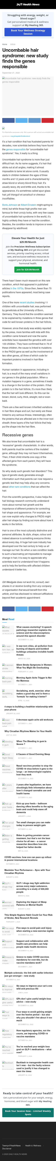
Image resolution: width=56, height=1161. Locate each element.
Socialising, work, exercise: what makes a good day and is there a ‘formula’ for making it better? (33, 693)
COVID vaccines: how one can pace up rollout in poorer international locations (27, 859)
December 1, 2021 (25, 967)
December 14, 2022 (25, 778)
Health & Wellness (33, 1145)
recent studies (27, 302)
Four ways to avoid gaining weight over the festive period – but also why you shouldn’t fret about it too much (34, 1016)
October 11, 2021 (25, 684)
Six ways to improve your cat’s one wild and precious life (34, 987)
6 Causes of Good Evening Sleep (33, 754)
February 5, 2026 (25, 1056)
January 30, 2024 (25, 1075)
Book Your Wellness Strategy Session (28, 32)
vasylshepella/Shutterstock (20, 136)
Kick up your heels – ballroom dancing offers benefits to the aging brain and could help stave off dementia (34, 808)
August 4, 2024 (24, 909)
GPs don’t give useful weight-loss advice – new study (33, 1000)
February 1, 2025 (13, 922)
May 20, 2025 (23, 851)
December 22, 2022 (25, 1024)
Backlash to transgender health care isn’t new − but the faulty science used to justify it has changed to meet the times (34, 1067)
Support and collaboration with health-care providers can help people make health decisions (32, 943)
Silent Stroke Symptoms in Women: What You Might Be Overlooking (34, 666)
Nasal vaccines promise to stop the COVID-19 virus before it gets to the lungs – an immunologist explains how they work (34, 770)
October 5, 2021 (12, 864)
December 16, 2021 (25, 951)
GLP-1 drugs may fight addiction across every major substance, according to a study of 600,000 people (33, 887)
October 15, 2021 (25, 797)
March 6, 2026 (23, 896)
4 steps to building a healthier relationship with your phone (28, 708)
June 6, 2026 (23, 993)
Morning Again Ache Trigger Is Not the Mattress (34, 679)
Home (4, 44)
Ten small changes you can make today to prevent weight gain (33, 824)
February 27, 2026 (25, 672)
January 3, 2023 (24, 816)
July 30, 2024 (11, 735)
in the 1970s (16, 288)
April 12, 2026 (23, 700)
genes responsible (16, 149)
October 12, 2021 (25, 829)
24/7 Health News (28, 4)
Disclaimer (6, 1148)
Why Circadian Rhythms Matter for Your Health (28, 731)
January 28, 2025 (13, 713)
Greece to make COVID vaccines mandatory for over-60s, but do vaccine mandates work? (32, 959)
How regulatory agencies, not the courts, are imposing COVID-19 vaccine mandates (33, 1033)
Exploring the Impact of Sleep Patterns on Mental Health (31, 903)
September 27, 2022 (11, 72)
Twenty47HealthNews (11, 1145)
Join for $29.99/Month (28, 269)
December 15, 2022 (25, 640)
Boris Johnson (9, 204)
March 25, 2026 (24, 658)
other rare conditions (19, 486)
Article (12, 44)
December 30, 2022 (25, 935)
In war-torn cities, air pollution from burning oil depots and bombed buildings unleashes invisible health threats (35, 650)
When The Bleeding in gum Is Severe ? (31, 743)
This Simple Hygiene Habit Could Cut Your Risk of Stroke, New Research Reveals (28, 916)
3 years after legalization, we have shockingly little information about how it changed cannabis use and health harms (34, 789)
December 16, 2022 (25, 1005)
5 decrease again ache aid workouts (34, 719)
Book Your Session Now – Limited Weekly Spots (28, 1112)
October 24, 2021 (25, 1040)
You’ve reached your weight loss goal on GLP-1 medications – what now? (34, 1049)
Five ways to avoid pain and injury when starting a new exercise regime (35, 929)
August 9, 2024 (12, 877)
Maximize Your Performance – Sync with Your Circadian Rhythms (27, 871)
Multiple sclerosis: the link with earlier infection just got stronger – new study (28, 974)
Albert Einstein (28, 204)
